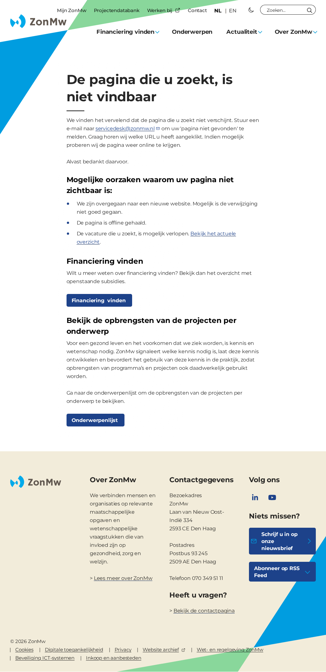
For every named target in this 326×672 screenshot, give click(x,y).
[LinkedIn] (255, 497)
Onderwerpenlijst (95, 420)
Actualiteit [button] (241, 31)
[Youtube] (272, 497)
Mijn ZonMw (71, 10)
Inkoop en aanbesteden (113, 658)
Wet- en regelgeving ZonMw (230, 650)
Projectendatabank (116, 10)
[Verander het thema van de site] (251, 10)
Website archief (161, 650)
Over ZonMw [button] (293, 31)
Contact (197, 10)
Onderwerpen (192, 31)
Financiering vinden (99, 300)
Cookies (24, 650)
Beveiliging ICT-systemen (44, 658)
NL (218, 11)
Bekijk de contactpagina (204, 611)
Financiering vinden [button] (125, 31)
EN (233, 11)
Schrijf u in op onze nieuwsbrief (279, 541)
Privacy (123, 650)
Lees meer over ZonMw (123, 578)
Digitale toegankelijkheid (74, 650)
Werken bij (159, 10)
